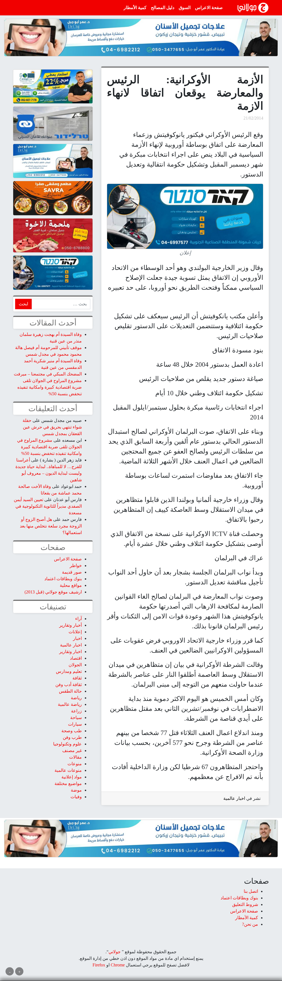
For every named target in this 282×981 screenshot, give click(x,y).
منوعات (74, 763)
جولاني (115, 951)
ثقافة (77, 678)
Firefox (99, 965)
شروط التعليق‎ (245, 904)
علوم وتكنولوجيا (67, 744)
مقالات (75, 757)
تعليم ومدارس (69, 671)
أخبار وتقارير (70, 625)
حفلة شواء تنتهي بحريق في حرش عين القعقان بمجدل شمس (52, 427)
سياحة (76, 717)
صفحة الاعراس (209, 7)
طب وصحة (71, 730)
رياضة (76, 697)
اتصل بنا (251, 891)
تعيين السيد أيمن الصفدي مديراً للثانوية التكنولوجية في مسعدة (48, 506)
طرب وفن (72, 737)
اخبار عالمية (234, 798)
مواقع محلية (71, 585)
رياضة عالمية (70, 704)
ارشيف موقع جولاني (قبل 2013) (53, 592)
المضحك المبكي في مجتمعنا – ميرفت (48, 374)
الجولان (75, 664)
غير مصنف (72, 750)
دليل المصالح (162, 7)
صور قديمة (72, 572)
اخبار (77, 638)
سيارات (75, 724)
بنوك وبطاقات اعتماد (63, 578)
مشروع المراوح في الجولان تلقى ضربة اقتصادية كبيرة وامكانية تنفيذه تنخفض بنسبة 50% (49, 387)
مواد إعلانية (71, 777)
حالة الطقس (70, 691)
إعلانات (75, 631)
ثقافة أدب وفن (68, 684)
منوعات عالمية (68, 770)
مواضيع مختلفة (68, 783)
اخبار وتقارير (70, 651)
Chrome (117, 965)
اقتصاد (76, 658)
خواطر (76, 565)
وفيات (76, 796)
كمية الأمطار (135, 7)
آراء (78, 618)
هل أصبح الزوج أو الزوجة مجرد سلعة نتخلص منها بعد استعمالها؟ (51, 526)
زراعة (76, 711)
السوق (185, 7)
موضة (76, 790)
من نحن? (250, 924)
